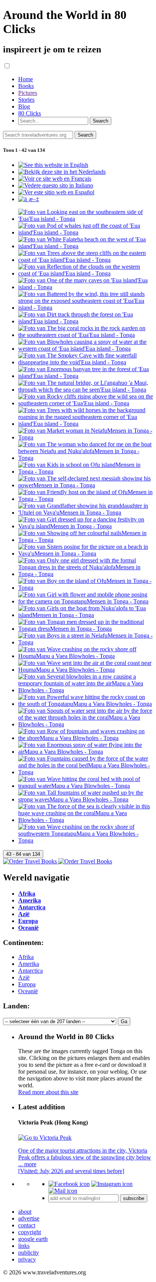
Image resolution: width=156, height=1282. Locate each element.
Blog (24, 106)
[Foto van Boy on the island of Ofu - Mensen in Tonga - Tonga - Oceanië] (85, 587)
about (24, 1211)
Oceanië (28, 991)
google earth (33, 1239)
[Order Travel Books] (57, 861)
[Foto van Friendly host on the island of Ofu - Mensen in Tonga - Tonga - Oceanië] (85, 499)
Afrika (26, 957)
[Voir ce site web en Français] (54, 178)
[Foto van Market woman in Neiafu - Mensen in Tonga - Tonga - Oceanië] (85, 437)
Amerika (28, 964)
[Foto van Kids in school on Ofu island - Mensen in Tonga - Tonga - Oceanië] (85, 471)
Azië (24, 977)
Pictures (27, 93)
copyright (29, 1232)
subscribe (133, 1198)
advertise (28, 1218)
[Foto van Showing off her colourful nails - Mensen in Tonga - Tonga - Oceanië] (85, 540)
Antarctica (30, 970)
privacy (27, 1259)
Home (25, 79)
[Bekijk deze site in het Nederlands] (62, 172)
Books (26, 86)
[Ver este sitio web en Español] (56, 192)
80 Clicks (29, 113)
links (24, 1246)
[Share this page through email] (62, 1191)
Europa (27, 984)
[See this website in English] (53, 165)
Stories (26, 99)
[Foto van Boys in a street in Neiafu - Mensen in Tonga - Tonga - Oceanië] (85, 642)
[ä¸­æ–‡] (28, 199)
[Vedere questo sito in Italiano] (55, 185)
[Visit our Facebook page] (69, 1184)
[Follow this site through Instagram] (112, 1184)
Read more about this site (48, 1092)
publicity (28, 1252)
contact (26, 1225)
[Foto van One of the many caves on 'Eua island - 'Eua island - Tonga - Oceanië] (85, 287)
